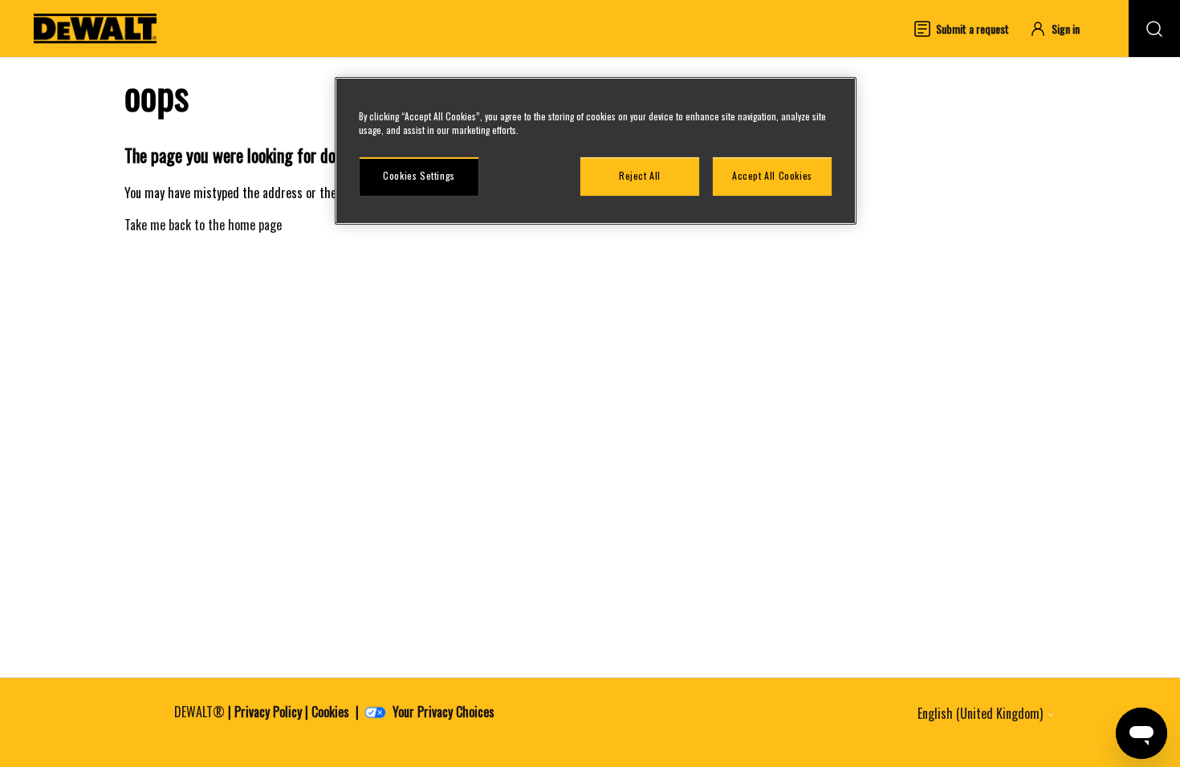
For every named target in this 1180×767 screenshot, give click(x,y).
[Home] (95, 28)
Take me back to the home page (203, 224)
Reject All (640, 175)
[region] (596, 151)
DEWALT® (199, 711)
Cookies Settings (419, 175)
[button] (1062, 28)
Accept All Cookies (772, 175)
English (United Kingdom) (982, 713)
